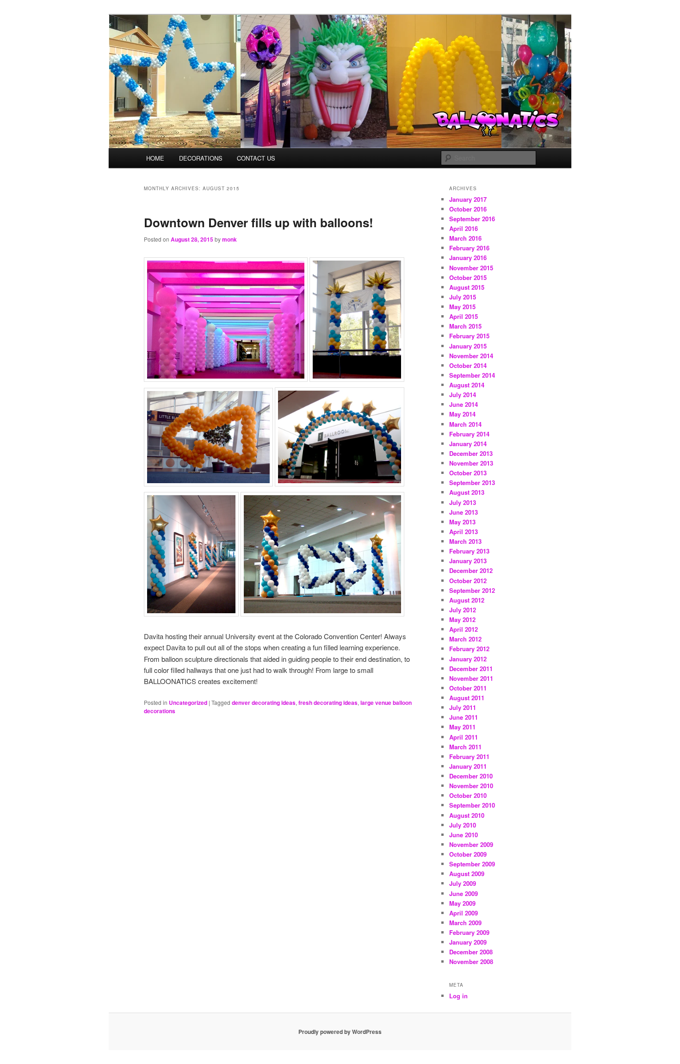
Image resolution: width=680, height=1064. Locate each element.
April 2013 (463, 531)
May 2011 (462, 726)
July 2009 (462, 883)
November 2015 (471, 267)
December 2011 (471, 668)
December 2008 (471, 951)
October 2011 (468, 688)
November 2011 (471, 678)
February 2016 (469, 247)
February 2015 (469, 335)
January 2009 (468, 942)
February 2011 (469, 756)
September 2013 (472, 482)
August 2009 (466, 873)
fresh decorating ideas (328, 702)
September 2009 (472, 863)
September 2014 (472, 375)
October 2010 (468, 795)
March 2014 (465, 424)
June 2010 (463, 834)
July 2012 (462, 609)
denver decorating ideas (264, 702)
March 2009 (465, 922)
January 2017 (468, 199)
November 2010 (471, 785)
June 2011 (463, 717)
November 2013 (471, 463)
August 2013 (466, 492)
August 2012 (466, 600)
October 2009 (468, 854)
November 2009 (471, 844)
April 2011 (463, 737)
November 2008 (471, 961)
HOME (155, 158)
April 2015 (463, 316)
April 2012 (463, 629)
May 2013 (462, 521)
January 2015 (468, 346)
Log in (458, 995)
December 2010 (471, 776)
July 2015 (462, 296)
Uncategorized (188, 702)
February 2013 (469, 551)
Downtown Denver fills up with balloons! (258, 222)
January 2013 (468, 560)
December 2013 (471, 453)
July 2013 (462, 502)
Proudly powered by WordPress (340, 1031)
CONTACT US (256, 158)
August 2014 (466, 384)
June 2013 (463, 512)
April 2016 (463, 228)
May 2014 (462, 414)
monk (229, 239)
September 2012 (472, 590)
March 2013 (465, 541)
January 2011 (468, 766)
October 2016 (468, 209)
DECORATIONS (201, 158)
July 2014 (462, 394)
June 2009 (463, 893)
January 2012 (468, 658)
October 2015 (468, 277)
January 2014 (468, 443)
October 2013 (468, 472)
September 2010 (472, 805)
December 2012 (471, 570)
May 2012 (462, 619)
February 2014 (469, 433)
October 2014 (468, 365)
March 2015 (465, 326)
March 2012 (465, 639)
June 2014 (463, 404)
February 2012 (469, 648)
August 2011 (466, 697)
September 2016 (472, 218)
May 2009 (462, 903)
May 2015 (462, 306)
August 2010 (466, 815)
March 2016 (465, 238)
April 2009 (463, 912)
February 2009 (469, 932)
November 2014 (471, 355)
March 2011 (465, 746)
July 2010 (462, 825)
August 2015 (466, 287)
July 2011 (462, 707)
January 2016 (468, 257)
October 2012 (468, 580)
